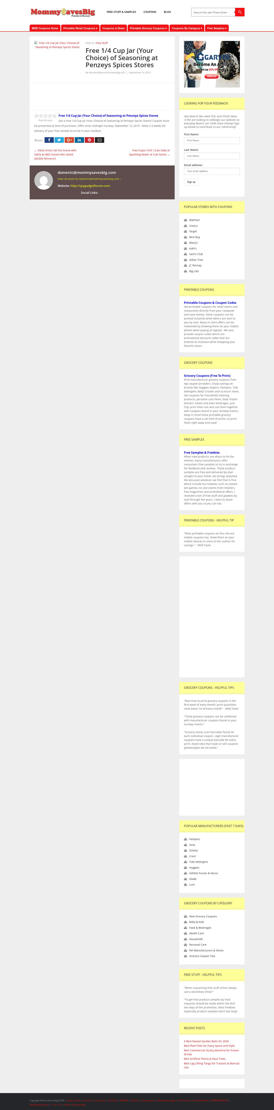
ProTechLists (184, 1100)
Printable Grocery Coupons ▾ (148, 28)
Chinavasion (148, 1100)
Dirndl (67, 1104)
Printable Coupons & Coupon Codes (210, 303)
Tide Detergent (198, 862)
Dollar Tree (196, 260)
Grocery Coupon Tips (202, 956)
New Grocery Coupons (203, 916)
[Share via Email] (99, 140)
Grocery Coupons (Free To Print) (207, 376)
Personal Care (198, 944)
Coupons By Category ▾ (187, 28)
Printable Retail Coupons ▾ (80, 28)
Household (196, 939)
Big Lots (194, 271)
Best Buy (194, 237)
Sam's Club (196, 254)
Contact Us (100, 1100)
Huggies (194, 867)
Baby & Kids (196, 922)
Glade (192, 879)
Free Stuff (102, 43)
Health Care (196, 933)
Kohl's (193, 248)
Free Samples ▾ (216, 28)
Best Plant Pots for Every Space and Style (209, 1045)
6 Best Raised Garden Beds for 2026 (206, 1041)
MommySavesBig (166, 1100)
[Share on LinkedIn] (79, 140)
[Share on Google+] (69, 140)
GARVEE (124, 1100)
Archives (87, 1100)
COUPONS (150, 12)
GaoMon (134, 1100)
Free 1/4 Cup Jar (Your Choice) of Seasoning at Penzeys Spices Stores (122, 57)
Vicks (192, 845)
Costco (193, 225)
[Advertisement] (102, 96)
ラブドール (55, 1104)
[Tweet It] (59, 140)
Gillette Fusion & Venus (203, 873)
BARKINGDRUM (219, 1100)
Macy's (193, 242)
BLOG (167, 12)
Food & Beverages (200, 927)
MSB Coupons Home (45, 28)
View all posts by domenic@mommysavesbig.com (90, 179)
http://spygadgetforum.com (90, 186)
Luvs (192, 884)
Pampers (194, 839)
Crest (192, 856)
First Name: (191, 134)
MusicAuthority (201, 1100)
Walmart (194, 220)
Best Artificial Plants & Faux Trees (205, 1058)
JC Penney (195, 265)
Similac (193, 850)
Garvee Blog (79, 1104)
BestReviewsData (39, 1104)
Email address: (193, 165)
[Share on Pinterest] (89, 140)
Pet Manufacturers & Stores (206, 950)
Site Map (113, 1100)
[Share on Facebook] (49, 140)
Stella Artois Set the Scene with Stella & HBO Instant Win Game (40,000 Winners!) (55, 154)
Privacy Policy (74, 1100)
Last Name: (191, 150)
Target (193, 231)
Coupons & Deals (114, 28)
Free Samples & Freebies (202, 452)
